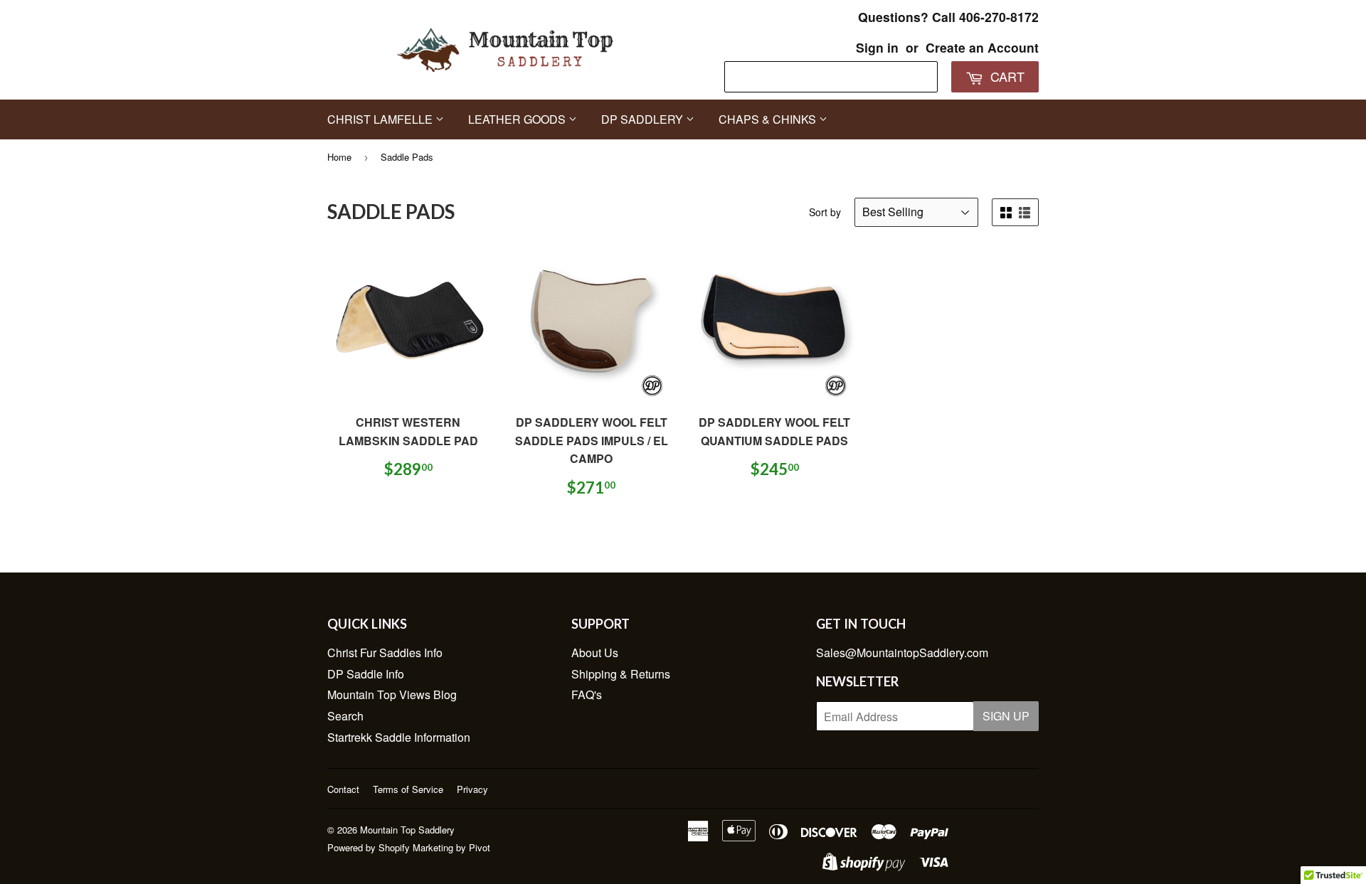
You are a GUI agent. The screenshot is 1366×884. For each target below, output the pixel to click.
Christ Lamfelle (381, 119)
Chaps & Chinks (769, 119)
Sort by (825, 212)
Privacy (472, 789)
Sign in (877, 47)
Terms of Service (408, 789)
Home (339, 157)
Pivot (479, 847)
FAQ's (586, 694)
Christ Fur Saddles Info (385, 652)
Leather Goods (518, 119)
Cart (1005, 76)
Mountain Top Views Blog (392, 694)
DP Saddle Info (365, 674)
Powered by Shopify (368, 847)
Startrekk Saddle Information (398, 737)
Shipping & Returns (620, 674)
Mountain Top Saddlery (407, 829)
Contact (343, 789)
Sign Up (1006, 716)
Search (345, 716)
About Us (594, 652)
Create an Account (982, 47)
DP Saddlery (643, 119)
